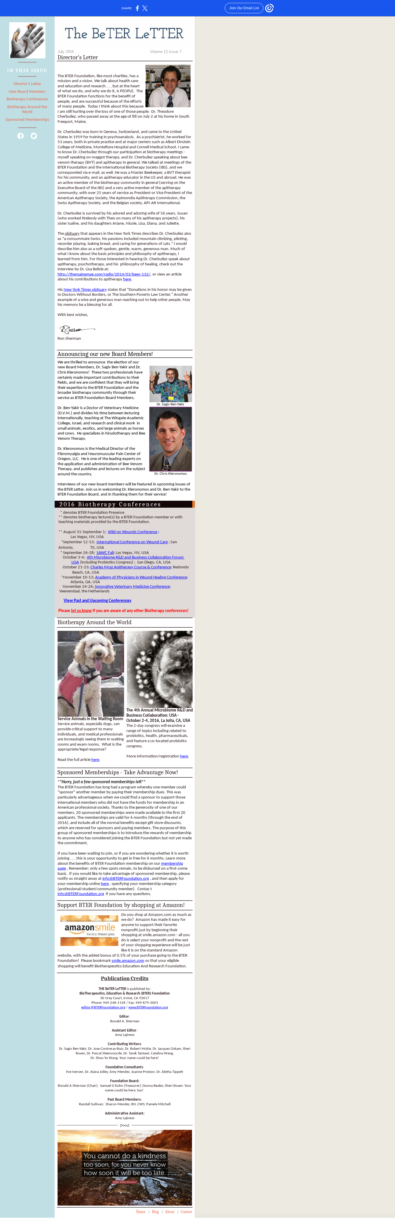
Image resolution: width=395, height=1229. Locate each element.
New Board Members (27, 92)
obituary (72, 234)
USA (75, 562)
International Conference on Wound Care (132, 542)
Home (140, 1212)
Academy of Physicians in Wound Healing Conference (141, 577)
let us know (81, 611)
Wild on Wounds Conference (132, 532)
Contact (186, 1212)
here (127, 279)
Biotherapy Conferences (27, 99)
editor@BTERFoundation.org (103, 1007)
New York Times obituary (85, 290)
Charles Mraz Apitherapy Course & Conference (131, 567)
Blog (155, 1212)
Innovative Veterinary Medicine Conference (132, 587)
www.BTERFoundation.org (148, 1007)
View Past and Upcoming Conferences (97, 601)
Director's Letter (27, 84)
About (169, 1212)
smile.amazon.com (128, 961)
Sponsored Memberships (27, 120)
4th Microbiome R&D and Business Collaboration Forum (135, 557)
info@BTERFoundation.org (125, 879)
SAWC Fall (105, 553)
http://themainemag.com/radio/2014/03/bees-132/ (104, 274)
